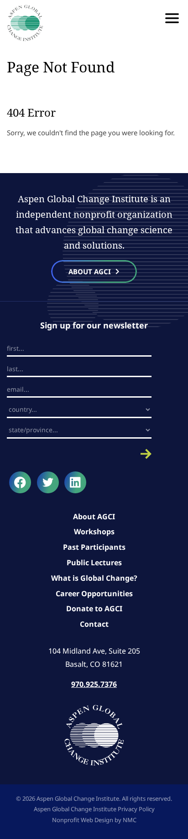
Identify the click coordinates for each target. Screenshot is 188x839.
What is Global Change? (94, 578)
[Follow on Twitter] (48, 482)
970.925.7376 (94, 684)
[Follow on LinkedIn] (75, 482)
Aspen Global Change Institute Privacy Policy (94, 809)
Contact (94, 624)
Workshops (94, 532)
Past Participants (94, 547)
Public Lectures (94, 563)
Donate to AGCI (94, 609)
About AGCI (94, 517)
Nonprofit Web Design (82, 820)
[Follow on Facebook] (20, 482)
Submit (79, 454)
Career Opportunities (94, 593)
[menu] (172, 18)
